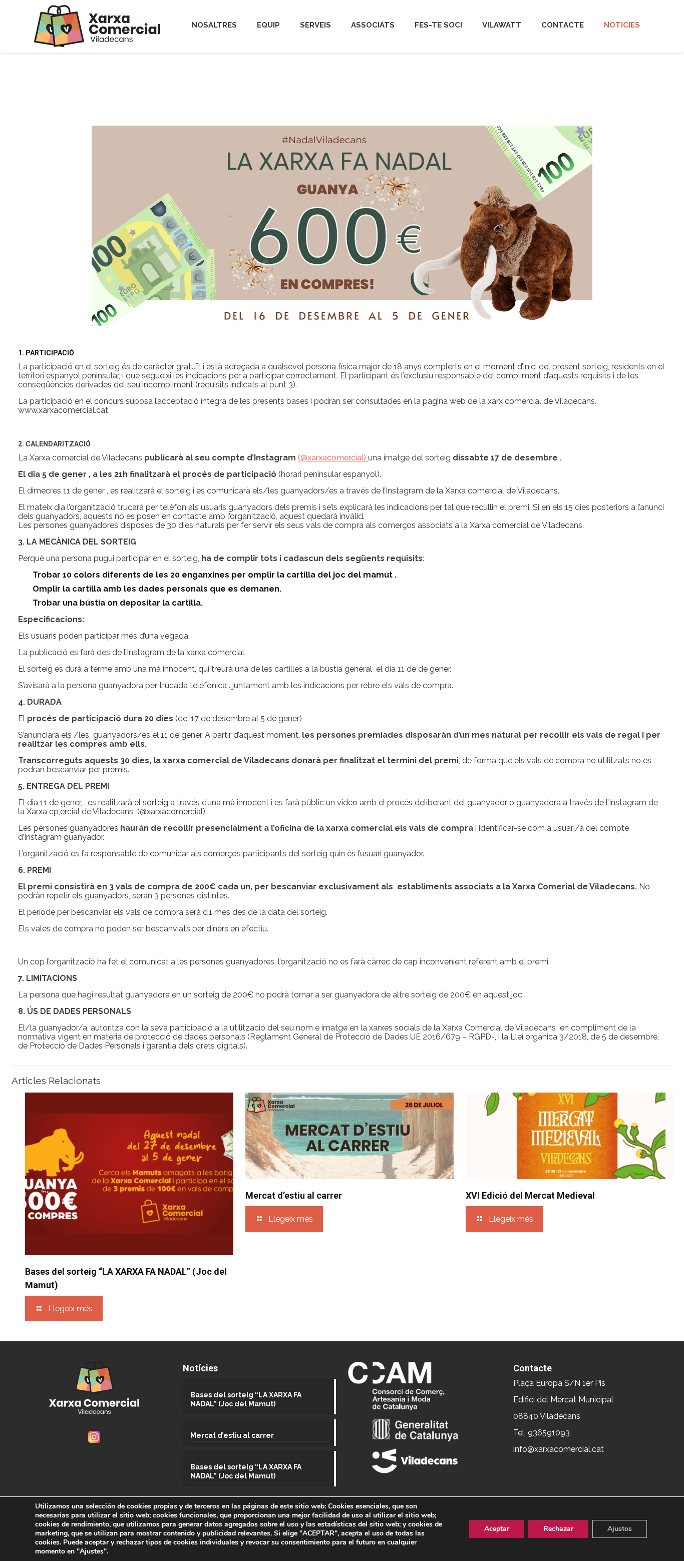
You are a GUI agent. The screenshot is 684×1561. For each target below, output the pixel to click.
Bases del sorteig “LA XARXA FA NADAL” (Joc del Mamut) (245, 1399)
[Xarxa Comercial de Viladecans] (97, 26)
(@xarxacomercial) (333, 457)
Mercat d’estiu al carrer (293, 1195)
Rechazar (558, 1528)
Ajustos (619, 1528)
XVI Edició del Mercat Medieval (530, 1195)
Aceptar (496, 1528)
